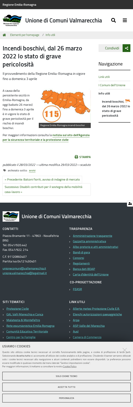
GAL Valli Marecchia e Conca (24, 314)
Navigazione (111, 63)
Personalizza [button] (66, 398)
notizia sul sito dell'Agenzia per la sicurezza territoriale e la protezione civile (46, 137)
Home (5, 35)
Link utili (104, 76)
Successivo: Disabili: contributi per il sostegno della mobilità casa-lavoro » (43, 189)
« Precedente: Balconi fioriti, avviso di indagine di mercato (42, 179)
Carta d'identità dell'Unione (91, 274)
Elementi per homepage (24, 35)
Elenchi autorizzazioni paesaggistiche (97, 314)
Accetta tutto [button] (66, 387)
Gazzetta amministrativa (89, 241)
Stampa (85, 157)
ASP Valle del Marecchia (89, 325)
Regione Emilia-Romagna (19, 4)
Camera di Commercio (87, 337)
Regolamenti (81, 263)
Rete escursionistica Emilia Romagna (30, 325)
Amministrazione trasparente (92, 235)
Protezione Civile (17, 308)
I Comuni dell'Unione (112, 85)
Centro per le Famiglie (21, 337)
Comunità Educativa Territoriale (27, 331)
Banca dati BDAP (84, 269)
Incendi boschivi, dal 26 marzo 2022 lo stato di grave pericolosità (116, 108)
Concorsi (78, 257)
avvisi (32, 170)
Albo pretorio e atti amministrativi (95, 246)
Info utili (50, 35)
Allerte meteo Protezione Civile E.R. (96, 308)
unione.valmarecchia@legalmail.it (25, 273)
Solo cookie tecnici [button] (66, 376)
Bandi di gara (81, 252)
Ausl (76, 331)
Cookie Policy (69, 366)
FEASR (77, 289)
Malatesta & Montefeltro (23, 320)
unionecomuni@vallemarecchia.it (24, 268)
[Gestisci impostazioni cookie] (130, 204)
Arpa (76, 320)
